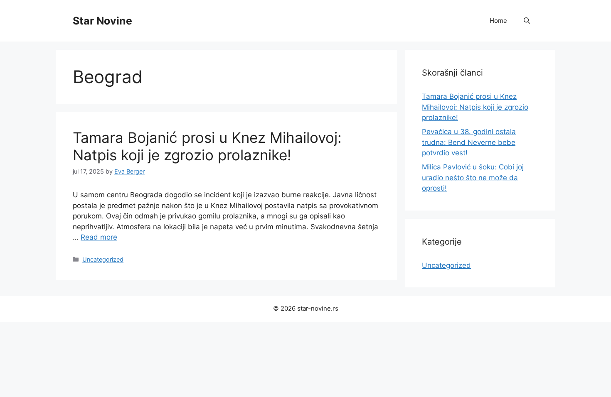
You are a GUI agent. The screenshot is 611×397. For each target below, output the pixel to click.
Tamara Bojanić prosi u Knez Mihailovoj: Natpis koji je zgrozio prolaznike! (207, 146)
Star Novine (102, 21)
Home (498, 21)
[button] (526, 20)
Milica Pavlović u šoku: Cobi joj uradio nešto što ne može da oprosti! (473, 177)
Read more (99, 237)
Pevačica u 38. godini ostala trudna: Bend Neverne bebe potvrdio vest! (469, 142)
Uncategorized (102, 259)
